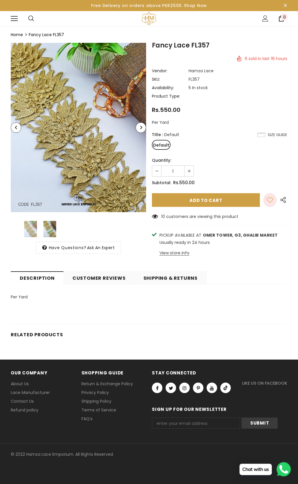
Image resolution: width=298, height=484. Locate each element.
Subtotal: (161, 183)
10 (163, 216)
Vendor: (159, 71)
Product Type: (166, 96)
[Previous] (16, 127)
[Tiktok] (225, 388)
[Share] (281, 200)
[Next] (141, 127)
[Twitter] (171, 388)
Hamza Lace (201, 71)
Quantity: (161, 160)
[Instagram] (184, 388)
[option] (78, 127)
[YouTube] (212, 388)
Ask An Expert (101, 248)
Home (17, 35)
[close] (285, 5)
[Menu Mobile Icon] (14, 18)
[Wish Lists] (269, 200)
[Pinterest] (198, 388)
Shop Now (195, 5)
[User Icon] (265, 18)
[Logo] (149, 18)
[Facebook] (157, 388)
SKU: (156, 79)
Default (161, 145)
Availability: (163, 88)
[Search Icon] (31, 19)
